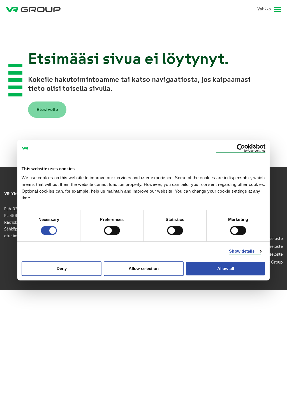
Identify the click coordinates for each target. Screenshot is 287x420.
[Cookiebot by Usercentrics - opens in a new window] (240, 148)
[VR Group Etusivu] (33, 9)
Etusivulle (47, 109)
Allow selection (144, 268)
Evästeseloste (270, 246)
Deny (62, 268)
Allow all (225, 268)
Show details (241, 251)
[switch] (112, 230)
